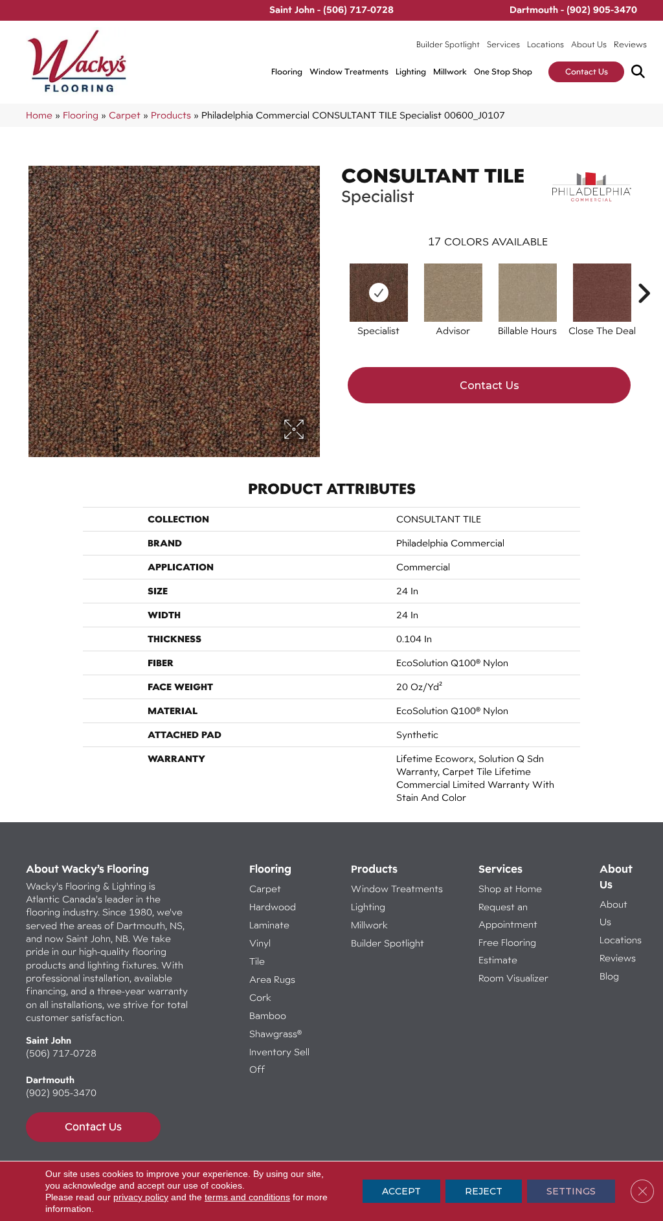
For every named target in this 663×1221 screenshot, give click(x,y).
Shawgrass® (275, 1033)
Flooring (286, 71)
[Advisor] (453, 292)
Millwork (450, 71)
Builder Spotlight (448, 44)
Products (171, 114)
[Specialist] (378, 292)
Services (503, 44)
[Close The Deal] (602, 292)
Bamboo (267, 1015)
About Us (589, 44)
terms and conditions (247, 1197)
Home (39, 114)
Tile (257, 961)
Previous (334, 273)
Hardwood (272, 906)
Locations (545, 44)
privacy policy (140, 1197)
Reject (483, 1191)
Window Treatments (348, 71)
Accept (401, 1191)
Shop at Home (510, 888)
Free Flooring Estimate (507, 951)
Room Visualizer (513, 977)
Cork (260, 997)
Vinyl (260, 942)
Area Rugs (272, 979)
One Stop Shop (503, 71)
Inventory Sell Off (279, 1060)
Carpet (124, 114)
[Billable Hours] (527, 292)
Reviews (630, 44)
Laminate (269, 924)
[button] (640, 72)
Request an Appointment (507, 915)
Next (643, 273)
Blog (609, 975)
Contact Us (586, 71)
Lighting (411, 71)
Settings (571, 1191)
